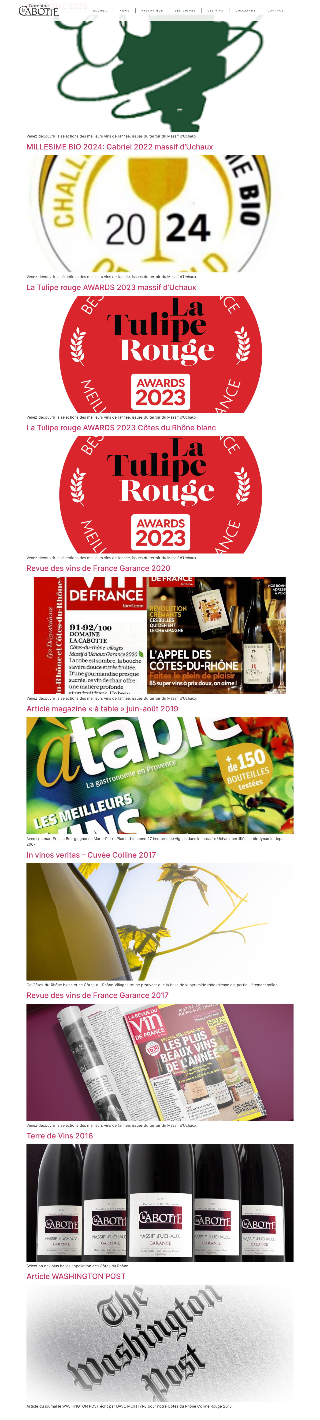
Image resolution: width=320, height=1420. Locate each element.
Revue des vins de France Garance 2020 (98, 568)
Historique (152, 10)
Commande (246, 10)
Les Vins (216, 10)
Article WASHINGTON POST (76, 1276)
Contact (276, 10)
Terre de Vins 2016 (59, 1135)
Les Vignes (185, 10)
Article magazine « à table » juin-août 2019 (102, 708)
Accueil (100, 10)
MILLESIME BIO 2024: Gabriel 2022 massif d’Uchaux (119, 146)
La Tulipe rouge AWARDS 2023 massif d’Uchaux (111, 287)
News (125, 10)
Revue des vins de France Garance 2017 (97, 995)
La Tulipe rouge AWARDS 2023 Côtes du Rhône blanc (121, 427)
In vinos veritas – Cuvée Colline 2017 (91, 854)
